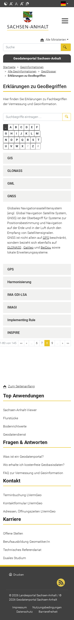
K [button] (26, 133)
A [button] (11, 127)
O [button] (11, 139)
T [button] (38, 139)
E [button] (32, 127)
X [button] (22, 146)
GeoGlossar (48, 71)
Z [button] (33, 146)
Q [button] (22, 139)
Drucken (16, 574)
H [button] (11, 133)
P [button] (17, 139)
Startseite (9, 67)
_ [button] (5, 127)
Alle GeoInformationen (22, 71)
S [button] (33, 139)
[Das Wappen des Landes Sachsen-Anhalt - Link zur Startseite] (27, 20)
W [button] (17, 146)
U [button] (6, 146)
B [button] (16, 127)
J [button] (21, 133)
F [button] (37, 127)
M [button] (37, 133)
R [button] (28, 139)
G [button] (6, 133)
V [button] (11, 146)
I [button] (16, 133)
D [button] (27, 127)
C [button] (21, 127)
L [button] (31, 133)
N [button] (6, 139)
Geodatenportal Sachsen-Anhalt (37, 58)
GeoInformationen (32, 67)
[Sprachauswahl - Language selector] (64, 3)
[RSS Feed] (61, 582)
